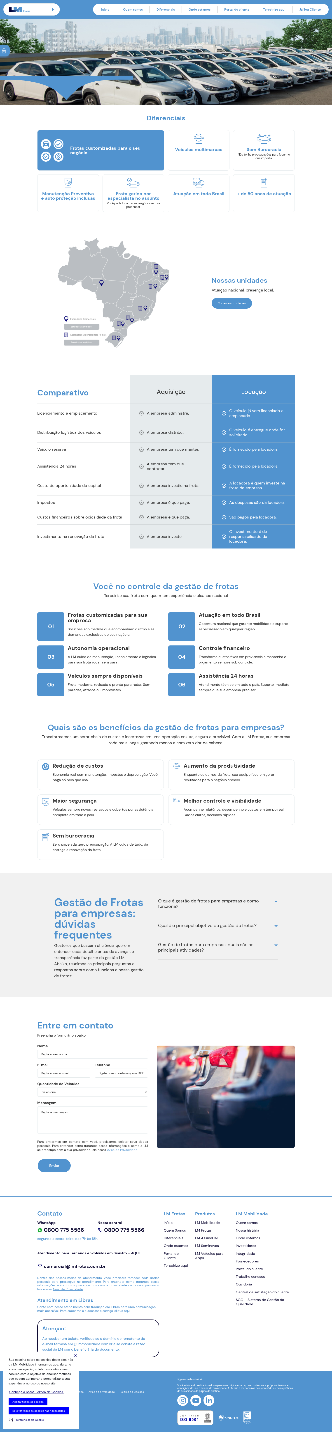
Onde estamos (199, 9)
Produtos (205, 1214)
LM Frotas (174, 1214)
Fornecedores (247, 1261)
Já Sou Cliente (310, 9)
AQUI (135, 1253)
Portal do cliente (236, 9)
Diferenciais (166, 9)
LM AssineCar (206, 1238)
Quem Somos (175, 1230)
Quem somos (133, 9)
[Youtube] (195, 1400)
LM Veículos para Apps (209, 1255)
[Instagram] (182, 1400)
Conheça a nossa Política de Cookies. (36, 1392)
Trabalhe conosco (250, 1276)
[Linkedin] (208, 1400)
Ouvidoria (244, 1284)
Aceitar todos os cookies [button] (28, 1402)
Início (105, 9)
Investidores (246, 1246)
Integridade (245, 1253)
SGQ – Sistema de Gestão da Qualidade (260, 1302)
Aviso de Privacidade (122, 1150)
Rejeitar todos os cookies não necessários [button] (38, 1411)
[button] (27, 1419)
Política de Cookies (132, 1392)
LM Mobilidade (207, 1223)
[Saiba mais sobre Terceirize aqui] (166, 62)
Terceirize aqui (274, 9)
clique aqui (122, 1311)
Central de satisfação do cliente (262, 1292)
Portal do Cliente (171, 1255)
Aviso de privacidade (102, 1392)
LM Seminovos (207, 1246)
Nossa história (247, 1230)
